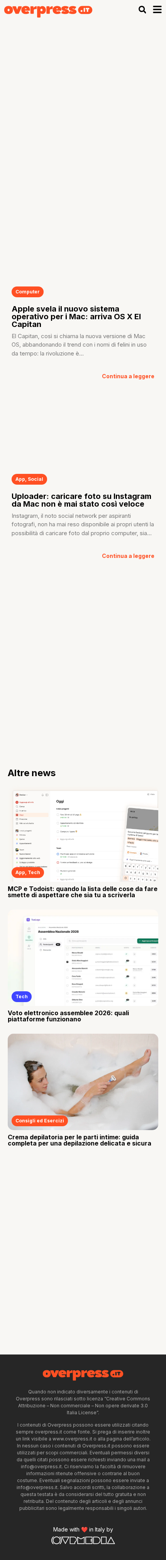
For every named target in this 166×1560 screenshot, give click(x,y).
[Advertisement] (83, 106)
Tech (34, 872)
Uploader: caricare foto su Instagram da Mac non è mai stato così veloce (81, 500)
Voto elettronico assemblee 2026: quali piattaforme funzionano (68, 1016)
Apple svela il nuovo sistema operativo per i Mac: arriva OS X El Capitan (76, 316)
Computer (27, 292)
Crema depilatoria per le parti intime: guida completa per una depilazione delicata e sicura (79, 1140)
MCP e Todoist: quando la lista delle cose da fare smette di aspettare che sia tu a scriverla (83, 892)
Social (35, 479)
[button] (142, 9)
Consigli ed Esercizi (39, 1121)
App (20, 479)
